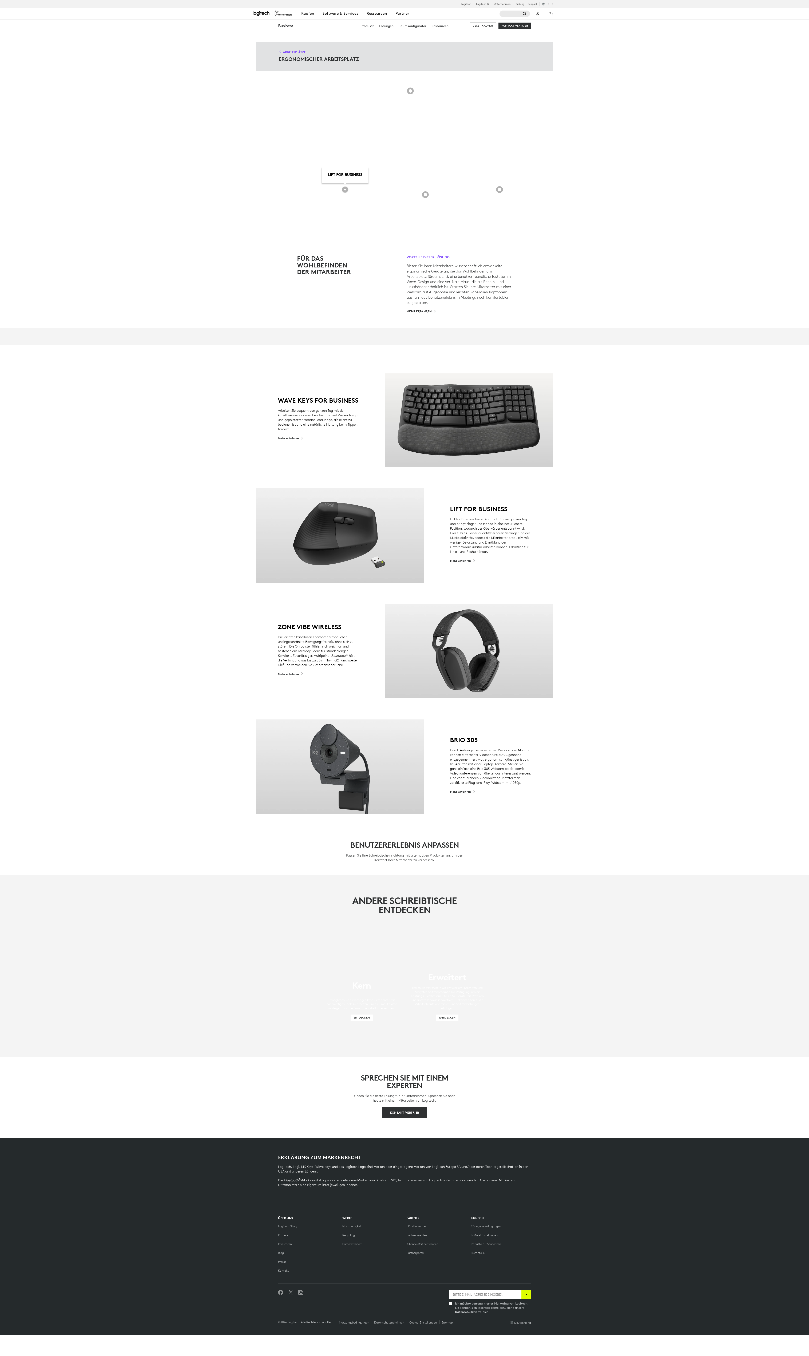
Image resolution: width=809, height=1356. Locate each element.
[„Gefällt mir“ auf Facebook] (280, 1292)
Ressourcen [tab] (377, 13)
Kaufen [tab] (307, 13)
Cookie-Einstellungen (423, 1322)
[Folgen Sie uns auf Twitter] (290, 1292)
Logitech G (482, 4)
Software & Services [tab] (340, 13)
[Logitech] (275, 13)
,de (551, 3)
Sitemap (447, 1322)
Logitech (466, 4)
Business (285, 25)
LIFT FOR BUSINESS (345, 174)
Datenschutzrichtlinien (472, 1312)
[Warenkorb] (551, 14)
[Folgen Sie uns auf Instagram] (300, 1292)
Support (532, 3)
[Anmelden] (526, 1294)
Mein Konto (538, 13)
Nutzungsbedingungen (354, 1322)
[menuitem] (367, 26)
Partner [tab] (402, 13)
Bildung (520, 4)
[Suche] (515, 14)
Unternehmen (502, 4)
